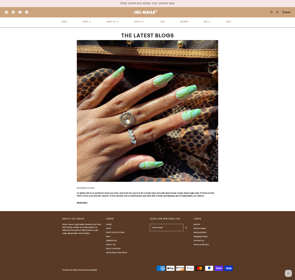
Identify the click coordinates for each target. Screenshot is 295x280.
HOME (109, 224)
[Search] (271, 12)
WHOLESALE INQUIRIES (116, 252)
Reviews (184, 21)
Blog (228, 21)
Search (197, 224)
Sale (162, 21)
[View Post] (147, 111)
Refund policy (200, 232)
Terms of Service (201, 244)
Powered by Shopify (88, 270)
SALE (108, 236)
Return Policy (200, 228)
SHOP (108, 228)
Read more (82, 202)
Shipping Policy (201, 236)
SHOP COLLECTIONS (115, 232)
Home (64, 21)
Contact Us (199, 240)
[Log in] (277, 12)
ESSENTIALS (111, 240)
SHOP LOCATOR (113, 248)
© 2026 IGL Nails (69, 270)
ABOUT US (110, 244)
